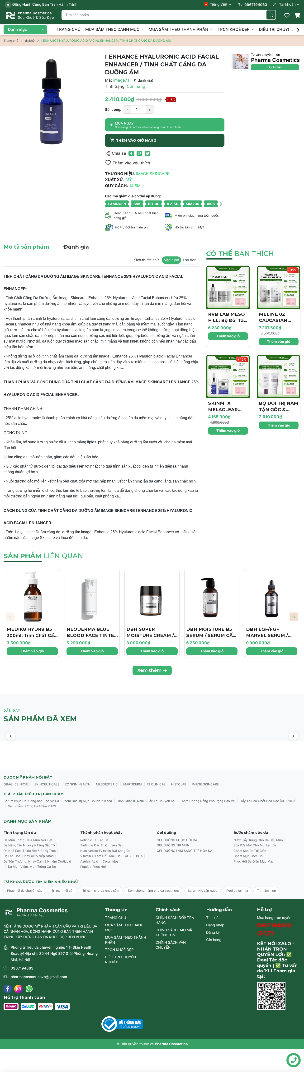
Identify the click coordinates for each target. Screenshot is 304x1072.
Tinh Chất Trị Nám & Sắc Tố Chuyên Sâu (146, 801)
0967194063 (22, 968)
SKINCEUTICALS (46, 784)
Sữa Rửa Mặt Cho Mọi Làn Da (254, 845)
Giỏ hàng (213, 939)
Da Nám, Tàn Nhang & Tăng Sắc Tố (29, 845)
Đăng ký (213, 932)
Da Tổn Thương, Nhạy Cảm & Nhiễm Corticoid (37, 861)
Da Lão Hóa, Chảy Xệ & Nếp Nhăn (29, 856)
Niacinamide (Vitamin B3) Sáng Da (105, 851)
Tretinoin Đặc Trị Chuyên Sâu (101, 845)
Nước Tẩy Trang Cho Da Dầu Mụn (258, 840)
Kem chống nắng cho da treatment (153, 890)
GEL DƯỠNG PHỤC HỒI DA (177, 840)
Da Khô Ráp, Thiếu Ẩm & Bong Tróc (30, 851)
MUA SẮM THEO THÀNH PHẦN (179, 29)
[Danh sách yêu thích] (287, 15)
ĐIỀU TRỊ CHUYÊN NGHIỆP (120, 959)
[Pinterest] (139, 153)
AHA (128, 856)
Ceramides (111, 861)
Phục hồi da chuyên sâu (25, 890)
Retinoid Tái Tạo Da (94, 840)
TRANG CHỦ (69, 29)
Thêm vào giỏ (228, 336)
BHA (139, 856)
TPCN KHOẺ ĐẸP (234, 29)
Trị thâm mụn (266, 890)
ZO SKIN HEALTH (77, 784)
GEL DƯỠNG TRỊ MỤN (173, 845)
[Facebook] (8, 989)
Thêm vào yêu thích (131, 163)
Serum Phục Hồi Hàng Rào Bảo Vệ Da (31, 801)
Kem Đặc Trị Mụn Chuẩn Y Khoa (88, 801)
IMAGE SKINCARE (205, 784)
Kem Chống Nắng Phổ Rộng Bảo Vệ (208, 801)
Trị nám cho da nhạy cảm (100, 890)
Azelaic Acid (89, 861)
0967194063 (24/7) (274, 929)
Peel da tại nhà (237, 890)
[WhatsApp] (29, 989)
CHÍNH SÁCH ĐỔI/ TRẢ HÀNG (175, 920)
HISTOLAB (178, 784)
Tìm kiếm (214, 917)
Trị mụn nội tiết (62, 890)
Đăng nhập (215, 925)
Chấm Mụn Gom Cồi (248, 856)
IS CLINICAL (156, 784)
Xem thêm (149, 670)
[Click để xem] (51, 100)
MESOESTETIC (107, 784)
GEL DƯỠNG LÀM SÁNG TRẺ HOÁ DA (184, 851)
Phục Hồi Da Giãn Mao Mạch (254, 861)
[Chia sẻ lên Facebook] (131, 153)
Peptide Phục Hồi (93, 866)
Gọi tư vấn (274, 67)
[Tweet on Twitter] (147, 153)
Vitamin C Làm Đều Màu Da (100, 856)
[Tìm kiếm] (271, 14)
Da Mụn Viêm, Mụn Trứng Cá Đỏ (32, 866)
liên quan (43, 556)
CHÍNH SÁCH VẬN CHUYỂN (171, 945)
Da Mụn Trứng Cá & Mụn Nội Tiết (28, 840)
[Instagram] (18, 989)
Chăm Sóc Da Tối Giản (249, 851)
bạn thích (240, 254)
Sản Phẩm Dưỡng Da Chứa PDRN (32, 806)
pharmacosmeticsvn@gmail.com (39, 977)
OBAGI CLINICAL (16, 784)
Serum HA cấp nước (202, 890)
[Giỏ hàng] (297, 15)
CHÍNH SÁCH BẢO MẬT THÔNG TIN (175, 932)
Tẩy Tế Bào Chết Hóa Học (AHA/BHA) (268, 801)
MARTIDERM (132, 784)
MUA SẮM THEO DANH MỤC (112, 29)
